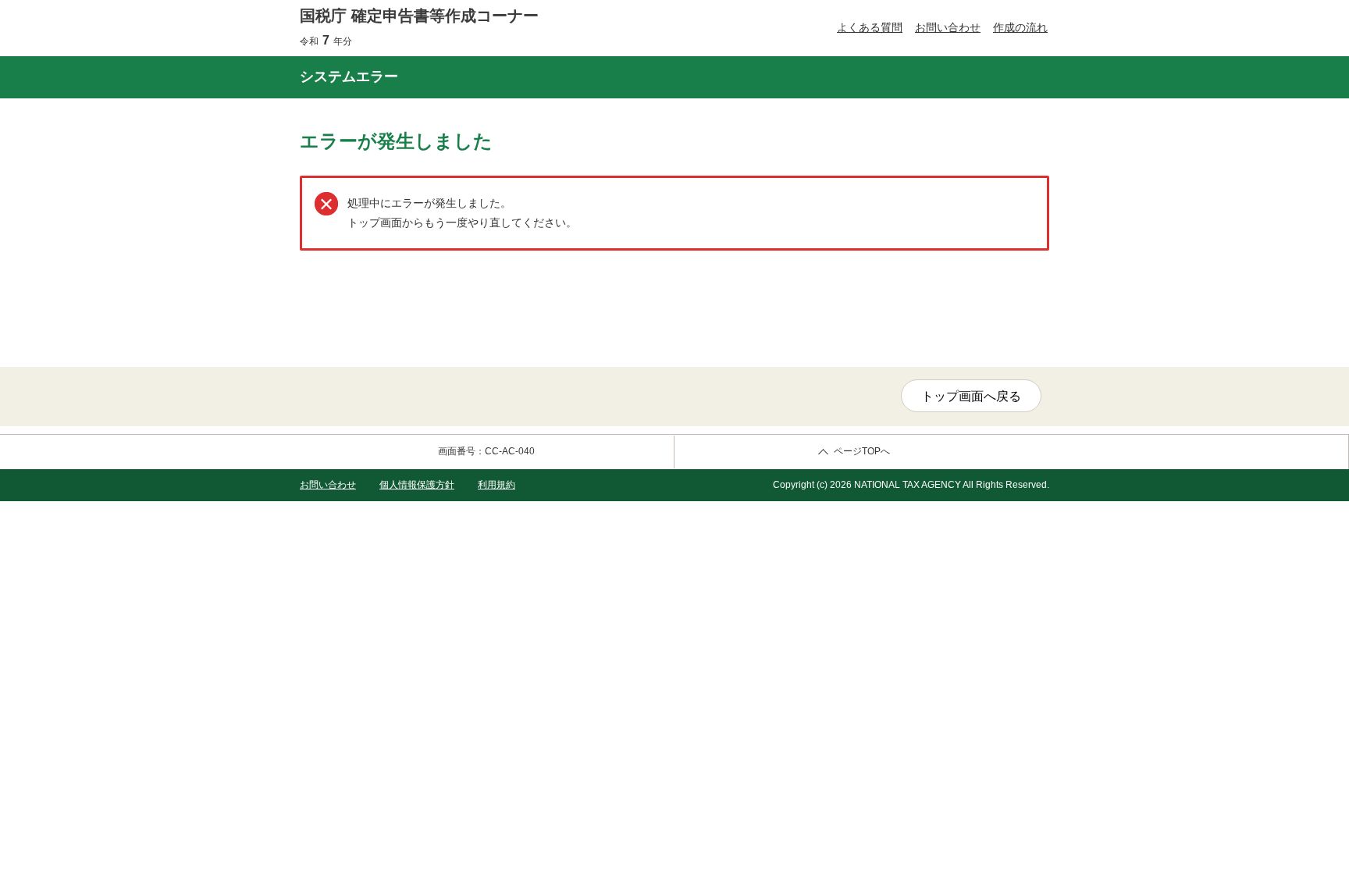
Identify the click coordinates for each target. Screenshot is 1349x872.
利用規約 (496, 484)
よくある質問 (869, 27)
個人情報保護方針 (416, 484)
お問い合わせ (948, 27)
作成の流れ (1020, 27)
